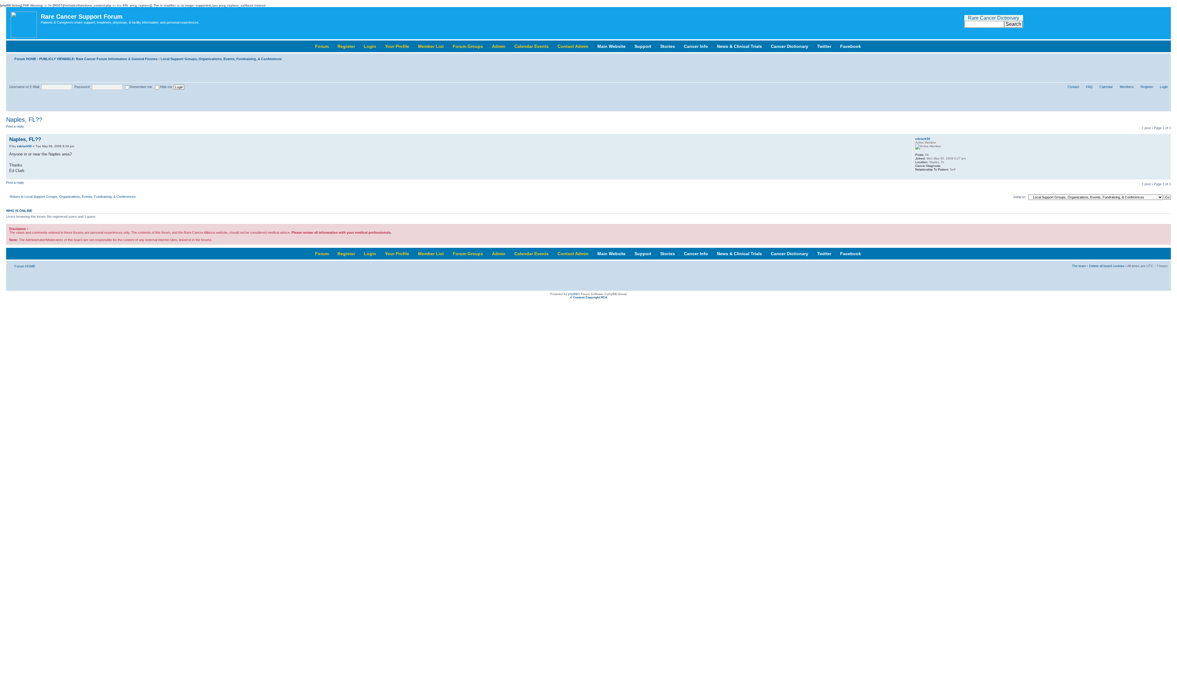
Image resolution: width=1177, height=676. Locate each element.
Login (370, 46)
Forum (322, 46)
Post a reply (15, 126)
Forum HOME (25, 59)
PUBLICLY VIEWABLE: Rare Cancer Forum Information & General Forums (98, 59)
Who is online (19, 211)
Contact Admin (573, 46)
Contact (1073, 87)
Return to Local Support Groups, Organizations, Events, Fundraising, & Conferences (73, 196)
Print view (1154, 57)
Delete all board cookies (1107, 266)
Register (346, 46)
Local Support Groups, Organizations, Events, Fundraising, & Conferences (221, 59)
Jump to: (1019, 197)
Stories (667, 46)
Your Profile (397, 46)
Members (1127, 87)
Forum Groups (468, 46)
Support (642, 46)
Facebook (850, 46)
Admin (498, 46)
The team (1079, 266)
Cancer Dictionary (789, 46)
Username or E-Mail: (24, 87)
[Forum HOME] (24, 23)
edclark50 (24, 146)
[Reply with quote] (881, 139)
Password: (82, 87)
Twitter (824, 46)
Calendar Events (531, 46)
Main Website (611, 46)
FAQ (1089, 87)
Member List (431, 46)
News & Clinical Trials (739, 46)
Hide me (165, 87)
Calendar (1106, 87)
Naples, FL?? (24, 119)
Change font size (1163, 57)
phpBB (573, 294)
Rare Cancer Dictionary (993, 18)
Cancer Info (696, 46)
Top (1166, 176)
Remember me (140, 87)
